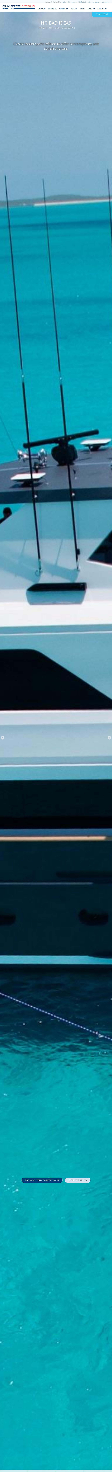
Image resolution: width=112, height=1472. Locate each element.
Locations (52, 8)
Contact (101, 8)
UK (69, 2)
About (90, 8)
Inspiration (63, 8)
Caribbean (96, 2)
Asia (89, 2)
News (82, 8)
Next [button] (109, 737)
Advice (74, 8)
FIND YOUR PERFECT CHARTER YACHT (42, 1180)
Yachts (40, 8)
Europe (74, 2)
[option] (56, 736)
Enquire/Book (102, 14)
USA (64, 2)
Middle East (82, 2)
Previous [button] (2, 737)
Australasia (104, 2)
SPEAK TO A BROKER (77, 1180)
